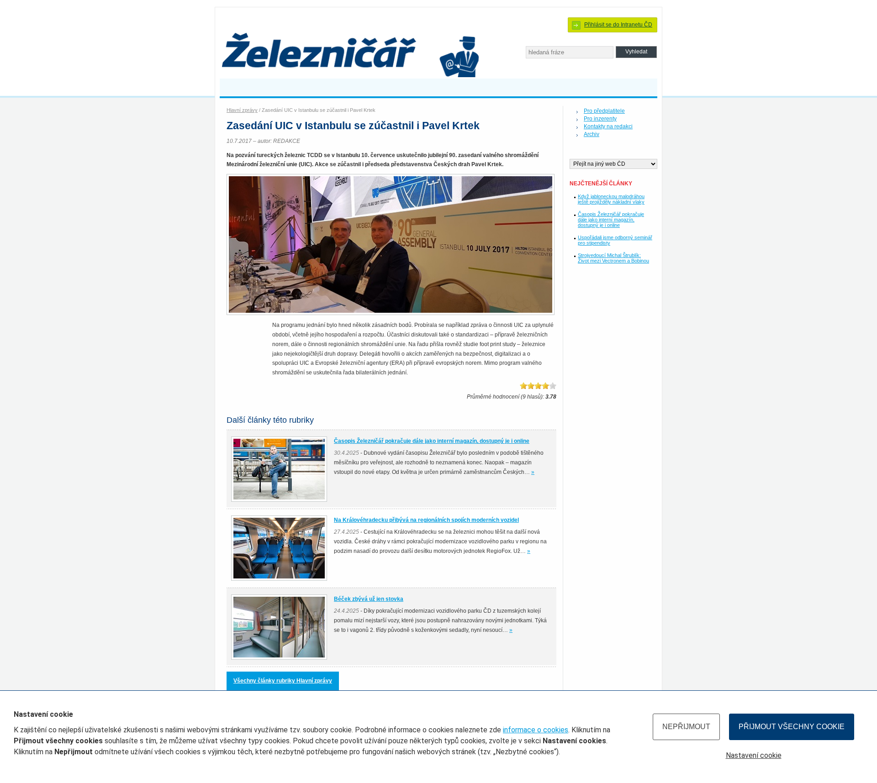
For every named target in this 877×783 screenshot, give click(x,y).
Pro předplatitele (604, 111)
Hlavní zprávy (242, 110)
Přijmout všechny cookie (792, 726)
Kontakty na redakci (608, 126)
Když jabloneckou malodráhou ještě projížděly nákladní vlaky (611, 199)
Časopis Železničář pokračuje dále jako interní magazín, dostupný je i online (611, 219)
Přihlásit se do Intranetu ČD (618, 24)
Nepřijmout (686, 726)
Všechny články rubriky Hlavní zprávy (282, 680)
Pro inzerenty (600, 118)
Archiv (591, 134)
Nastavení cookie (754, 755)
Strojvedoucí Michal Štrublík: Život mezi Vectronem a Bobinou (613, 257)
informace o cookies (535, 729)
